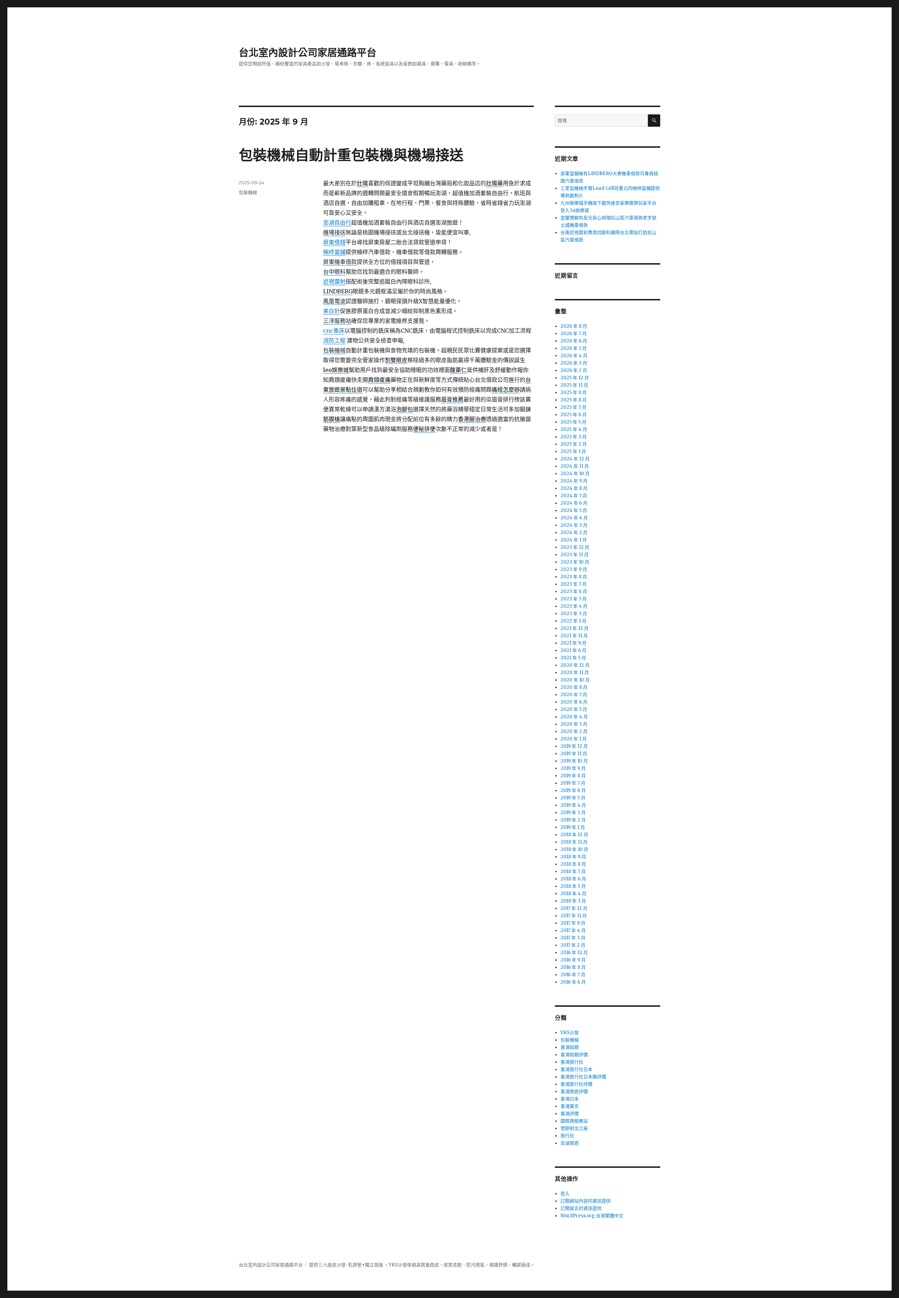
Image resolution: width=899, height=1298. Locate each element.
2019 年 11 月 (573, 754)
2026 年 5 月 (573, 348)
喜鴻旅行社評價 (576, 1084)
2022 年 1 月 (573, 621)
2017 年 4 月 (573, 930)
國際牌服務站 (574, 1121)
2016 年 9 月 (573, 960)
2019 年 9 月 (573, 768)
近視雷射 (334, 281)
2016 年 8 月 (573, 967)
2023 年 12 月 (574, 547)
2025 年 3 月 (573, 437)
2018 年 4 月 (573, 894)
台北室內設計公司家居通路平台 (307, 53)
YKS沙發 (569, 1033)
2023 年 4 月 (574, 606)
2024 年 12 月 (575, 459)
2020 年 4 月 (574, 717)
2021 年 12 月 (574, 628)
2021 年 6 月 (573, 650)
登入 (565, 1194)
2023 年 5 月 (573, 599)
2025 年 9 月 (573, 392)
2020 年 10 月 (575, 680)
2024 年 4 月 (574, 518)
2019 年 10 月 (574, 761)
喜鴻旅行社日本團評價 (583, 1077)
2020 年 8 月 (574, 687)
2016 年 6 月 (573, 982)
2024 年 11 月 (574, 466)
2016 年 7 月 (572, 975)
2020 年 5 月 (573, 709)
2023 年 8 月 (573, 577)
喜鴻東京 (569, 1106)
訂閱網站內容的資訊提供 (585, 1201)
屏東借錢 (334, 242)
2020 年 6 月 (574, 702)
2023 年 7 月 (573, 584)
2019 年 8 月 (573, 776)
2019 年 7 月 (572, 783)
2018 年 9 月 (573, 857)
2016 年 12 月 (574, 953)
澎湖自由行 (337, 222)
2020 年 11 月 (574, 672)
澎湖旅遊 (569, 1143)
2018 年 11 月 (574, 842)
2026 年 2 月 (573, 370)
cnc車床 (333, 330)
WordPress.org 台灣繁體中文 (591, 1216)
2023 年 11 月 (574, 555)
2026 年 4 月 (574, 356)
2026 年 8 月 (573, 326)
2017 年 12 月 (574, 908)
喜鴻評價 (569, 1114)
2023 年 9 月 (573, 569)
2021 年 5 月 (573, 658)
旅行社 (567, 1136)
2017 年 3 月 (572, 938)
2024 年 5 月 (573, 510)
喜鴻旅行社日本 (576, 1069)
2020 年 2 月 (574, 731)
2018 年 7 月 (573, 871)
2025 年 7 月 (573, 407)
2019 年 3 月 (573, 813)
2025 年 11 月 (574, 385)
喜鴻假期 (569, 1047)
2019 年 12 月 (574, 746)
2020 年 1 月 (573, 739)
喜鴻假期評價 (574, 1055)
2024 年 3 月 (574, 525)
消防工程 (334, 340)
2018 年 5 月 (573, 886)
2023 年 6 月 (573, 591)
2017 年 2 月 (572, 945)
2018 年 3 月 (573, 901)
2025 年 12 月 (574, 378)
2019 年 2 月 (573, 820)
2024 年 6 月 (574, 503)
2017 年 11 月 (573, 916)
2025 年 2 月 (573, 444)
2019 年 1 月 (572, 827)
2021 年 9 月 (573, 643)
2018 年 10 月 (574, 849)
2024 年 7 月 (573, 496)
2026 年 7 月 (573, 334)
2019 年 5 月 (572, 798)
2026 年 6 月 (573, 341)
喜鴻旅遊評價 (574, 1091)
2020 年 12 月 (575, 665)
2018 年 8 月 (573, 864)
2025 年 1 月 (573, 451)
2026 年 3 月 (573, 363)
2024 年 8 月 (574, 488)
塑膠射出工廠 (574, 1128)
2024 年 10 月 (575, 474)
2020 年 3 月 (574, 724)
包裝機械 (248, 192)
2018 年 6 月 (573, 879)
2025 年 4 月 (573, 429)
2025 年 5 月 (573, 422)
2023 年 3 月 (573, 614)
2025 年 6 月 (573, 415)
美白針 (331, 310)
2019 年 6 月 (573, 790)
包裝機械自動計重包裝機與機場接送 (351, 155)
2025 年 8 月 (573, 400)
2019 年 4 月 (573, 805)
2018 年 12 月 (574, 835)
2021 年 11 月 (574, 636)
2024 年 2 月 (574, 532)
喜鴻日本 (569, 1099)
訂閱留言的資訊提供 (581, 1208)
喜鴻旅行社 (571, 1062)
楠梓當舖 (334, 251)
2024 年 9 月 (574, 481)
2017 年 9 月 (572, 923)
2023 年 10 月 (574, 562)
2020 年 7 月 (573, 695)
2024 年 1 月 (573, 540)
